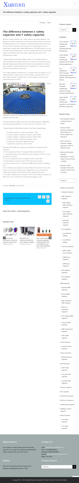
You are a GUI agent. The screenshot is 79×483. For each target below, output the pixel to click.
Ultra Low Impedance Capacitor (65, 309)
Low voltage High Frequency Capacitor (67, 214)
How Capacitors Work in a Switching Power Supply (67, 121)
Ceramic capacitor (65, 387)
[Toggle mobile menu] (75, 3)
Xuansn (40, 480)
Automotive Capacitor (67, 396)
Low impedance (66, 229)
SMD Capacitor (65, 283)
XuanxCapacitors (23, 211)
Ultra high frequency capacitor (66, 223)
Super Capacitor (65, 415)
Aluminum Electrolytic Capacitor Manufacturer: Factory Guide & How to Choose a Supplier (67, 156)
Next (48, 22)
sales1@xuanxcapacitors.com (54, 447)
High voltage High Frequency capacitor (67, 205)
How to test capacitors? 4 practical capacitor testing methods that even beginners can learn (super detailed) (10, 242)
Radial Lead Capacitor (67, 188)
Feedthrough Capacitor (67, 404)
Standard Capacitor (67, 192)
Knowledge (12, 185)
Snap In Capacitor (65, 353)
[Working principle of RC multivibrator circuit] (27, 227)
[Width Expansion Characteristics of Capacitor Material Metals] (44, 227)
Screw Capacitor (65, 342)
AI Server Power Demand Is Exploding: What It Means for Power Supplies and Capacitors (67, 132)
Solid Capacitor (65, 363)
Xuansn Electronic (31, 480)
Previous (43, 22)
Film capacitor (64, 391)
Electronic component (67, 400)
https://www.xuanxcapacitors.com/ (57, 454)
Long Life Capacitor (68, 246)
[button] (4, 237)
